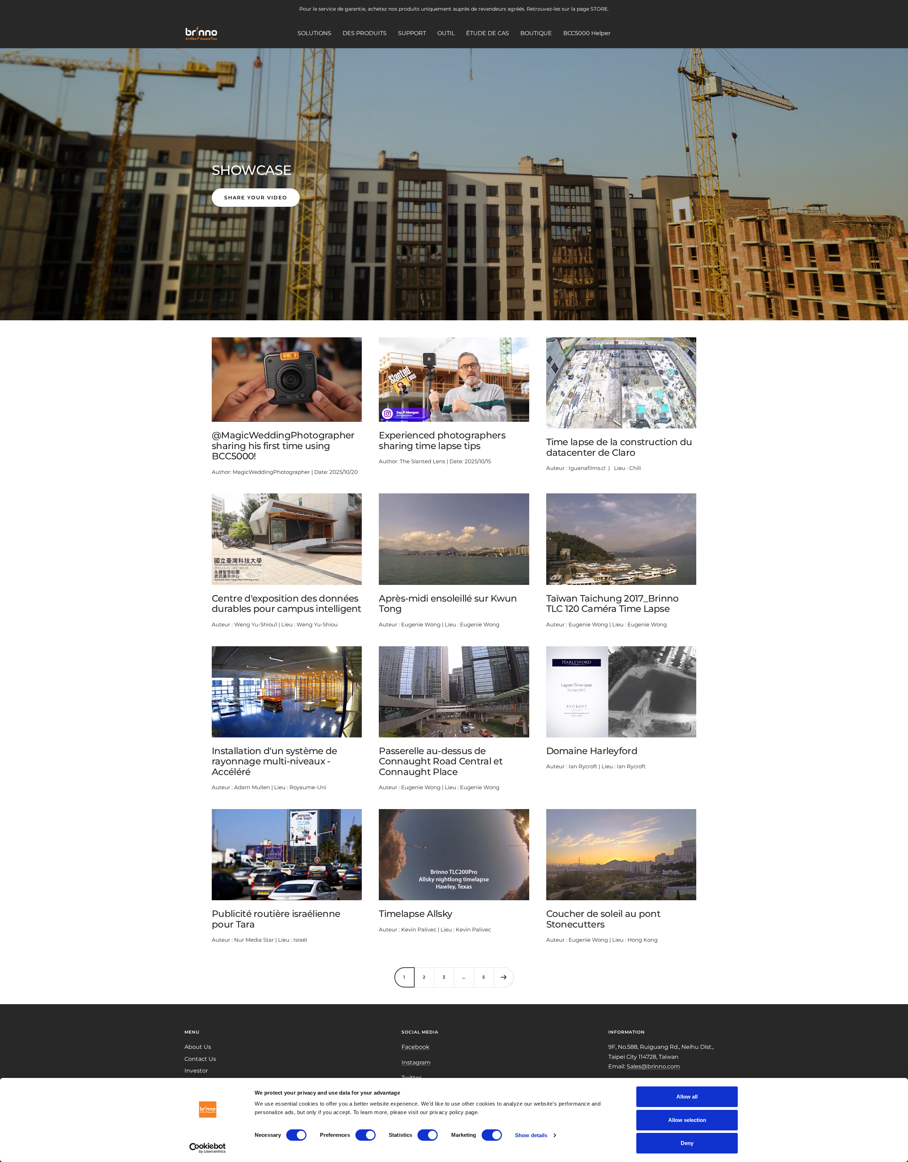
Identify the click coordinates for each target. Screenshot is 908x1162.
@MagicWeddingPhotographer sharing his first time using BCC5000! (283, 446)
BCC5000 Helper (586, 32)
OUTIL (446, 32)
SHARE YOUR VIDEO (255, 197)
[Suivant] (504, 977)
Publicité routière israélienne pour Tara (276, 919)
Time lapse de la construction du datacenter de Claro (619, 447)
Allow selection (687, 1120)
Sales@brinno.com (653, 1066)
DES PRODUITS (365, 32)
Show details (531, 1135)
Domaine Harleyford (591, 751)
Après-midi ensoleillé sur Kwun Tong (448, 603)
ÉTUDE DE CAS (487, 32)
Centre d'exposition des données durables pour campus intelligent (286, 603)
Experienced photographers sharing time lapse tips (442, 440)
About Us (197, 1047)
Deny (687, 1143)
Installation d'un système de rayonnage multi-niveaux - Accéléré (274, 761)
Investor (196, 1070)
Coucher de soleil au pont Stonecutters (603, 919)
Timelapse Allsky (415, 913)
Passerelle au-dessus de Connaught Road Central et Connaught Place (441, 761)
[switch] (365, 1135)
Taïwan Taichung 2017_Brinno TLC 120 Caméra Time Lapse (612, 603)
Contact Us (200, 1059)
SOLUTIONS (314, 32)
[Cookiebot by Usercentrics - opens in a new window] (208, 1148)
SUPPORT (412, 32)
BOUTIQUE (536, 32)
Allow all (687, 1097)
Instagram (416, 1062)
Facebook (416, 1047)
